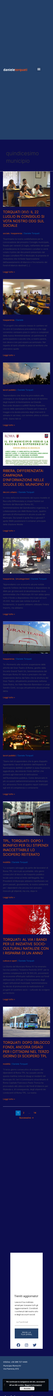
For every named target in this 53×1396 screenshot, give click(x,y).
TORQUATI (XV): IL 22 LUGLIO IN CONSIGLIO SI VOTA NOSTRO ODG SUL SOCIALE (23, 219)
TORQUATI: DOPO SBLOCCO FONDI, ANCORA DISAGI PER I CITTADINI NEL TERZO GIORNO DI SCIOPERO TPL (26, 1049)
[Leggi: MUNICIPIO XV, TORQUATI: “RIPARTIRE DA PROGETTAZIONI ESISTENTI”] (26, 297)
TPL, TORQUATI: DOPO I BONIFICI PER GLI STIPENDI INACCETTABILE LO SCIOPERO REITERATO (25, 847)
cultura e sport (10, 961)
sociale (6, 233)
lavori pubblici (9, 390)
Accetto (27, 1388)
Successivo (26, 1117)
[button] (38, 69)
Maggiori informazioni (33, 1385)
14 (35, 1112)
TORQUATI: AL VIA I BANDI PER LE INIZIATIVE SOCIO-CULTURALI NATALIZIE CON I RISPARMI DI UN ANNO (26, 946)
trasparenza (16, 233)
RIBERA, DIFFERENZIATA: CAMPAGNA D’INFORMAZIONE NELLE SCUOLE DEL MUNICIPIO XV (26, 477)
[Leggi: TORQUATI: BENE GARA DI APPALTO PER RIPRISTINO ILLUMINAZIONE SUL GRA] (26, 727)
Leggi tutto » (9, 271)
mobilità (6, 862)
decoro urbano (10, 492)
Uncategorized (22, 579)
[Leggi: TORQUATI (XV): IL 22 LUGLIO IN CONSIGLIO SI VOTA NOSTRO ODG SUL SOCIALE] (26, 189)
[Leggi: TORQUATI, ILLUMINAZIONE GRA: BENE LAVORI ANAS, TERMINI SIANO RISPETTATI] (26, 373)
